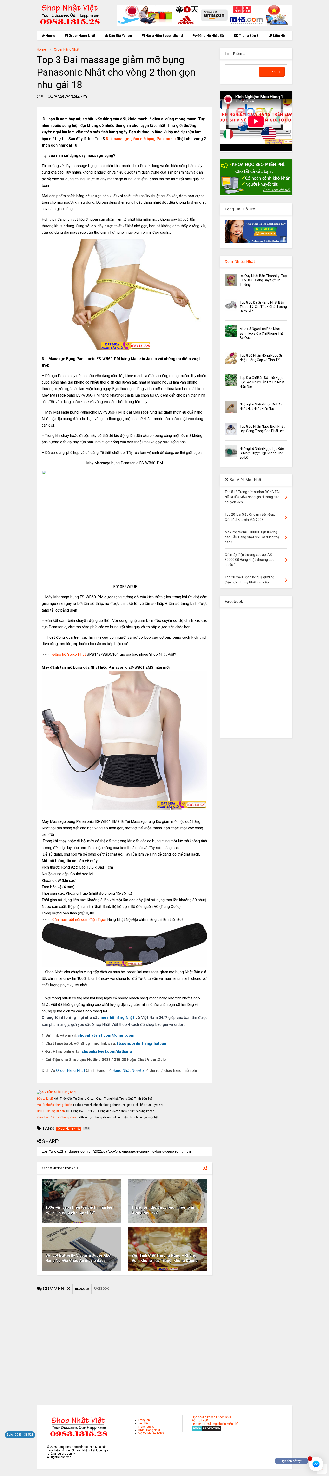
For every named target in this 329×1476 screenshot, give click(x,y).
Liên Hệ (278, 35)
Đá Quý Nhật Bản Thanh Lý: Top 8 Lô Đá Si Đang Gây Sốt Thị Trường (263, 280)
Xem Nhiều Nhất (240, 261)
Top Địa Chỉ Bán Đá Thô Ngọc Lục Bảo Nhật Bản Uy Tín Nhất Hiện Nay (262, 382)
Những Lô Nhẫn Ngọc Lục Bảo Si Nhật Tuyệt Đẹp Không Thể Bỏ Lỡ (262, 453)
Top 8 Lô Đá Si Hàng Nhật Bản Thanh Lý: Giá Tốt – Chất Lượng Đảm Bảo (263, 306)
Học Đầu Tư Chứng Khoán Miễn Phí (215, 1424)
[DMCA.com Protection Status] (206, 1430)
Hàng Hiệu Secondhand (164, 35)
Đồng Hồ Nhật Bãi (211, 35)
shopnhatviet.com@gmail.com (106, 1035)
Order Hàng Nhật (81, 35)
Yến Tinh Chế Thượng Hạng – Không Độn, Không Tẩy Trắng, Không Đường (165, 1258)
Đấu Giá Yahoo (120, 35)
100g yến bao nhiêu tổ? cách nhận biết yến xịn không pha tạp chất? (79, 1210)
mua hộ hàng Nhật (117, 1017)
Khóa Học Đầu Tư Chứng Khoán (57, 1117)
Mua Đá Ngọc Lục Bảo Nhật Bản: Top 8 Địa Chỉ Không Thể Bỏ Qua (261, 333)
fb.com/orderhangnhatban (141, 1043)
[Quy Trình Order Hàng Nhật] (56, 1092)
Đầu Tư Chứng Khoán (51, 1111)
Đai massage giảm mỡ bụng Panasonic (141, 138)
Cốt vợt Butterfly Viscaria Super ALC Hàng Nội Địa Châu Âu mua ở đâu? (78, 1258)
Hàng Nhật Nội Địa (128, 1070)
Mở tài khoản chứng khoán (54, 1105)
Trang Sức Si (249, 35)
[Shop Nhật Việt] (204, 25)
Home (50, 35)
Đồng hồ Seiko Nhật (69, 654)
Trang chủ (144, 1420)
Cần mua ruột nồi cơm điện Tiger (79, 919)
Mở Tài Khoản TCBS (151, 1433)
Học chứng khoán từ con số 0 (211, 1417)
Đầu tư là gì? (45, 1098)
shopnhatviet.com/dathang (107, 1051)
